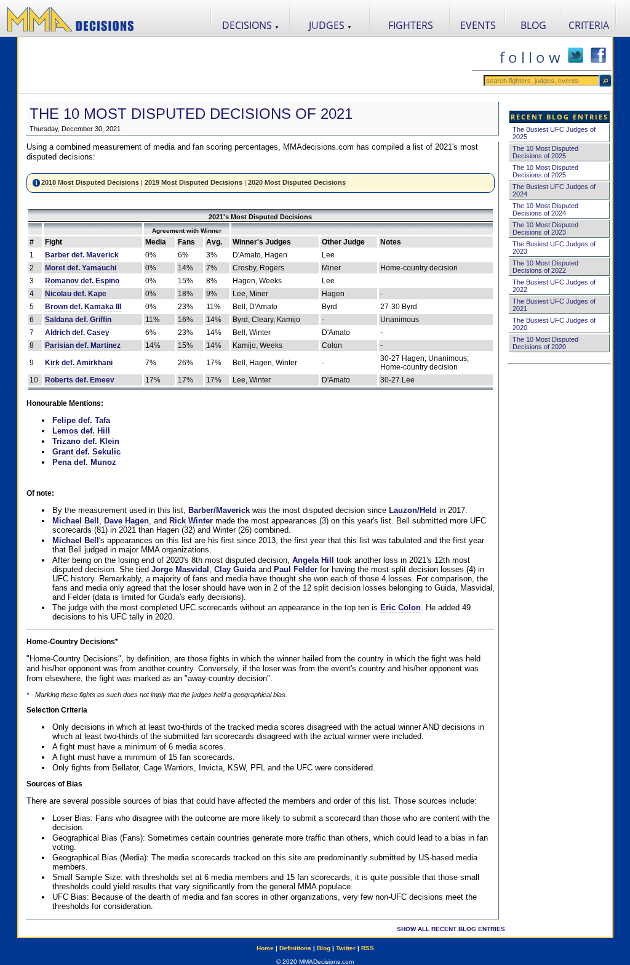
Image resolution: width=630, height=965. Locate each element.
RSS (367, 948)
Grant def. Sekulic (86, 451)
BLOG (533, 25)
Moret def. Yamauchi (80, 268)
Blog (323, 948)
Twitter (346, 948)
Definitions (295, 948)
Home (265, 948)
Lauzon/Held (413, 510)
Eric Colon (400, 607)
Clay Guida (235, 569)
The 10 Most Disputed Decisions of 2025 (545, 152)
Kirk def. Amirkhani (79, 362)
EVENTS (478, 25)
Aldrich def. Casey (77, 332)
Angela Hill (313, 560)
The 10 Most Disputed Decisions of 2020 (545, 343)
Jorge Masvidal (180, 569)
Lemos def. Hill (81, 430)
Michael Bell (75, 520)
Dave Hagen (126, 520)
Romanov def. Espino (82, 281)
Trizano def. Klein (85, 441)
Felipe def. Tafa (81, 420)
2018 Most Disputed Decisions (90, 182)
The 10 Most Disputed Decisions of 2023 (545, 228)
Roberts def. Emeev (79, 380)
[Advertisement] (245, 65)
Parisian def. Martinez (83, 345)
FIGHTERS (410, 25)
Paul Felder (295, 569)
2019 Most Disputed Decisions (193, 182)
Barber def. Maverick (82, 255)
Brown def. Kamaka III (83, 306)
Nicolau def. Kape (75, 293)
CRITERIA (588, 25)
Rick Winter (191, 520)
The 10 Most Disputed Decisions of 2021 (191, 113)
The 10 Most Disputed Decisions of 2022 (545, 266)
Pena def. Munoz (84, 462)
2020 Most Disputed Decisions (297, 182)
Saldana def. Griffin (78, 319)
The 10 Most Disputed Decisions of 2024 (545, 209)
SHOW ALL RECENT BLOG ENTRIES (451, 929)
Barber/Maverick (219, 510)
